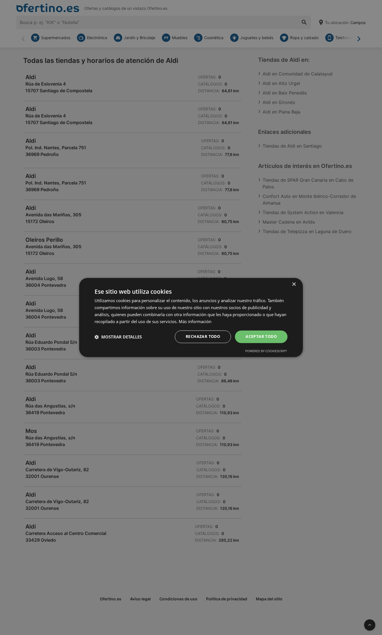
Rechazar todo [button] (203, 336)
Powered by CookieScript (266, 351)
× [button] (294, 284)
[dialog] (191, 317)
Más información (195, 321)
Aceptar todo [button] (261, 336)
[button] (118, 337)
